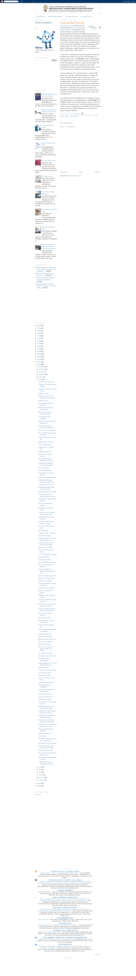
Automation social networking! (47, 656)
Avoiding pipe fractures (45, 451)
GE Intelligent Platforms (81, 115)
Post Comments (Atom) (75, 175)
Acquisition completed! (44, 581)
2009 (38, 786)
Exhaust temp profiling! (45, 636)
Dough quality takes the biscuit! (47, 491)
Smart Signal (64, 116)
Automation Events (86, 16)
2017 (38, 349)
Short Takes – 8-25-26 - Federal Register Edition (59, 873)
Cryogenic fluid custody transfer (47, 670)
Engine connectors (43, 667)
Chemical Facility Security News (65, 871)
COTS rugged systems (45, 444)
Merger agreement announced (46, 639)
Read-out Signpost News (55, 16)
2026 (38, 325)
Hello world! (43, 919)
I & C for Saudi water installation (47, 554)
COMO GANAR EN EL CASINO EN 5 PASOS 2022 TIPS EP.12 (58, 925)
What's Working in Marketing (65, 897)
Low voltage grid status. (47, 176)
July (40, 379)
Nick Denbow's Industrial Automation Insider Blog (65, 937)
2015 (38, 354)
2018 (38, 346)
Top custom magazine (44, 535)
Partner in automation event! (46, 578)
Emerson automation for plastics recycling (57, 939)
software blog (65, 923)
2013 (38, 359)
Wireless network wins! (45, 733)
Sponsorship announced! (45, 750)
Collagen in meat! (43, 393)
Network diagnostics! (44, 644)
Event (67, 115)
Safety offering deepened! (45, 682)
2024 (38, 330)
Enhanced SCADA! (43, 557)
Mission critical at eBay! (45, 547)
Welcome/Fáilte (40, 16)
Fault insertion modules (45, 694)
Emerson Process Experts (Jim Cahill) (65, 880)
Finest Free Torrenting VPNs (49, 932)
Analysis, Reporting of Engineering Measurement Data (46, 571)
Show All (98, 954)
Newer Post (63, 172)
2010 (38, 783)
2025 (38, 328)
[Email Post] (82, 113)
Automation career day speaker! (47, 743)
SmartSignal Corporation (67, 25)
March (41, 775)
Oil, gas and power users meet (47, 575)
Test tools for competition (45, 641)
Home (80, 172)
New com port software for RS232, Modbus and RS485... (45, 648)
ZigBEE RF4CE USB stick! (46, 442)
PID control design (43, 468)
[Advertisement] (45, 76)
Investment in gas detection (46, 588)
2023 (38, 333)
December (42, 366)
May (40, 769)
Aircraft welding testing (44, 470)
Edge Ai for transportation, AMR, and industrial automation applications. (48, 246)
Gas (71, 115)
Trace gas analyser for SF (45, 696)
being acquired (76, 27)
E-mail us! (38, 794)
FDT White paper (43, 530)
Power (96, 115)
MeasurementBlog (65, 918)
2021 (38, 338)
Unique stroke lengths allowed (47, 477)
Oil (92, 115)
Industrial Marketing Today (65, 907)
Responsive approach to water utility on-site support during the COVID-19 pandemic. (45, 269)
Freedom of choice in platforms (47, 533)
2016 (38, 351)
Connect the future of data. (48, 160)
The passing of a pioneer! (45, 653)
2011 (38, 364)
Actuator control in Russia (45, 484)
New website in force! (44, 618)
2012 (38, 362)
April (40, 772)
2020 (38, 341)
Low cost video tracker (44, 672)
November (42, 369)
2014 (38, 356)
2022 (38, 336)
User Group (73, 116)
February (41, 777)
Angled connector (43, 400)
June (40, 767)
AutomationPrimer (65, 890)
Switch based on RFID (44, 699)
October (41, 372)
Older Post (98, 172)
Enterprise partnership (44, 634)
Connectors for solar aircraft (46, 382)
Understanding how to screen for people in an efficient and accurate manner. (45, 286)
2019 (38, 343)
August (41, 377)
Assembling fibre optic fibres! (46, 562)
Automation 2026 (44, 892)
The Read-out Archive (71, 16)
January (41, 780)
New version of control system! (47, 430)
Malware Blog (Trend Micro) (65, 930)
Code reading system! (44, 559)
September (42, 374)
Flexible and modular (44, 675)
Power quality (42, 736)
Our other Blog (65, 944)
